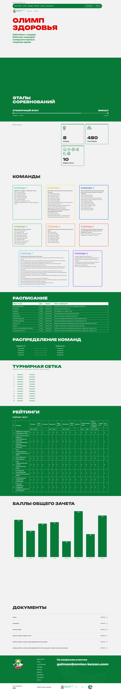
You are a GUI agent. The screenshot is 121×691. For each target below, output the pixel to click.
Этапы (25, 5)
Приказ (98, 5)
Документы (50, 5)
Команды (30, 5)
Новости (43, 5)
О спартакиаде (41, 664)
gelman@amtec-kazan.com (82, 664)
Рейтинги (36, 5)
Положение (89, 5)
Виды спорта (18, 5)
